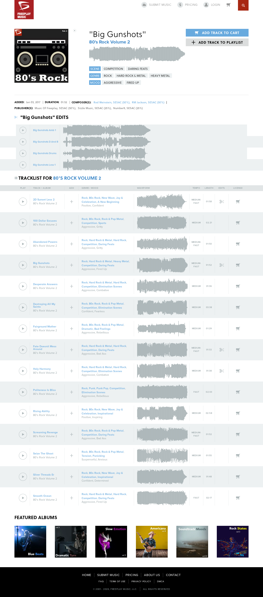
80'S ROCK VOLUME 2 (77, 178)
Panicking (99, 456)
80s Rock (94, 198)
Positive (86, 205)
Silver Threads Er (43, 474)
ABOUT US (152, 575)
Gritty (99, 226)
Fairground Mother (44, 326)
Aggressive (88, 226)
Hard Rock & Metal (100, 240)
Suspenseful (89, 459)
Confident (98, 205)
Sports (102, 223)
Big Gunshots (41, 263)
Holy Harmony (42, 369)
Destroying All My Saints (44, 305)
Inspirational (105, 413)
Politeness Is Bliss (44, 390)
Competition (89, 223)
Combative (102, 290)
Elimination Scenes (110, 286)
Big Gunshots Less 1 (44, 165)
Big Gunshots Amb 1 (44, 130)
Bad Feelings (102, 329)
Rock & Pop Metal (113, 219)
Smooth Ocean (42, 496)
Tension (86, 456)
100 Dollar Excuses (45, 220)
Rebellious (102, 332)
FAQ (101, 581)
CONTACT (173, 575)
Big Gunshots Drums (44, 153)
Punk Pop (102, 388)
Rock (85, 198)
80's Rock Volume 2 (109, 42)
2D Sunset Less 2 (43, 199)
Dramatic (87, 329)
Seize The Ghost (43, 453)
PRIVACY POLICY (141, 581)
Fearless (100, 311)
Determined (102, 480)
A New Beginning (108, 202)
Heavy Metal (121, 261)
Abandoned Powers (45, 242)
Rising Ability (41, 411)
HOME (86, 575)
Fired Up (101, 269)
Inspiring (97, 417)
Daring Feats (106, 244)
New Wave (108, 198)
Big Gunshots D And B (45, 142)
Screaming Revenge (45, 432)
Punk (92, 388)
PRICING (132, 575)
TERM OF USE (118, 581)
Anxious (102, 459)
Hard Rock (119, 240)
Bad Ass (101, 353)
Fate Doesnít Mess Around (44, 348)
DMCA (160, 581)
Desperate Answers (45, 284)
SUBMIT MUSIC (108, 575)
